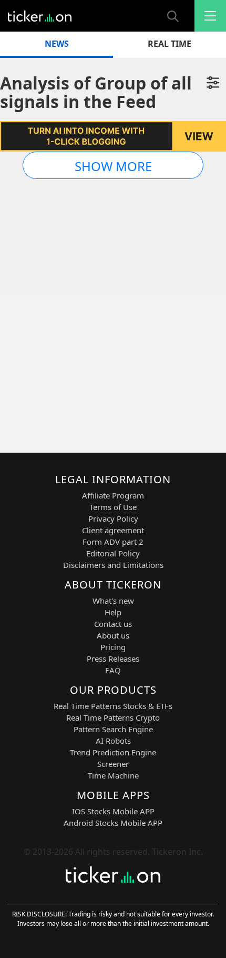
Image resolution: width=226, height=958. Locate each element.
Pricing (113, 647)
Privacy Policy (113, 518)
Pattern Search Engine (113, 729)
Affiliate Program (113, 495)
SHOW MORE (113, 166)
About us (113, 635)
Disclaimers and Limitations (113, 565)
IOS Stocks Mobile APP (113, 811)
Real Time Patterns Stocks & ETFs (113, 706)
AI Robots (113, 740)
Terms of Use (113, 507)
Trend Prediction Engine (113, 752)
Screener (113, 764)
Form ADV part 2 (113, 541)
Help (113, 612)
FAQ (113, 670)
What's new (113, 600)
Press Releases (113, 658)
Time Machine (113, 775)
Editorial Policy (113, 553)
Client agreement (113, 530)
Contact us (113, 623)
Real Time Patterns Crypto (113, 717)
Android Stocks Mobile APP (113, 822)
